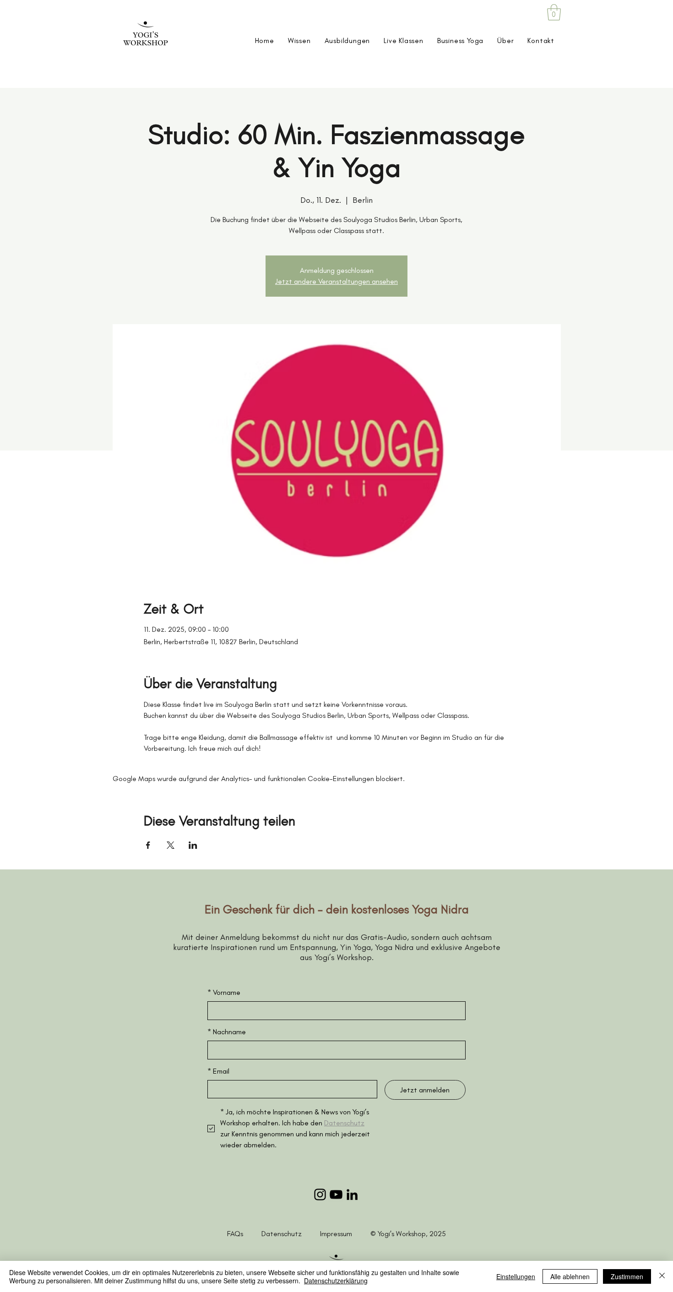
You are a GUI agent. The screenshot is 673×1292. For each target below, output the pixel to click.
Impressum (336, 1233)
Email (218, 1071)
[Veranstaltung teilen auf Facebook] (148, 845)
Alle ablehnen (570, 1276)
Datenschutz (290, 1233)
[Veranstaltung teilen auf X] (170, 845)
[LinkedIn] (352, 1194)
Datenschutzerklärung (336, 1280)
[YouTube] (336, 1194)
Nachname (226, 1031)
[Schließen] (662, 1276)
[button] (554, 12)
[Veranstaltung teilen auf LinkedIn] (193, 845)
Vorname (223, 992)
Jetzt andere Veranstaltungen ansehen (336, 281)
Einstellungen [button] (515, 1276)
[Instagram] (320, 1194)
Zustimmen (627, 1276)
